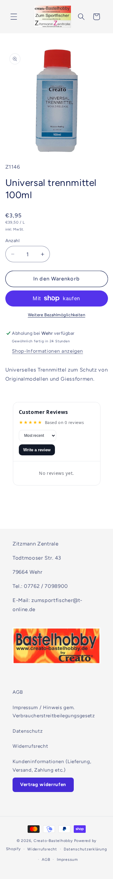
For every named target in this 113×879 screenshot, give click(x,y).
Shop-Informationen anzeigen (47, 351)
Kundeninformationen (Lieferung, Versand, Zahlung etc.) (52, 765)
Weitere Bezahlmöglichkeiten (56, 314)
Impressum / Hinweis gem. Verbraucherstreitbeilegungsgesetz (54, 711)
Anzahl (12, 240)
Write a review (37, 450)
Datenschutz (28, 731)
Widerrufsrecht (30, 746)
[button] (13, 16)
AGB (18, 692)
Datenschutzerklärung (85, 849)
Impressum (67, 859)
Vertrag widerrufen (43, 784)
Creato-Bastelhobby (53, 840)
